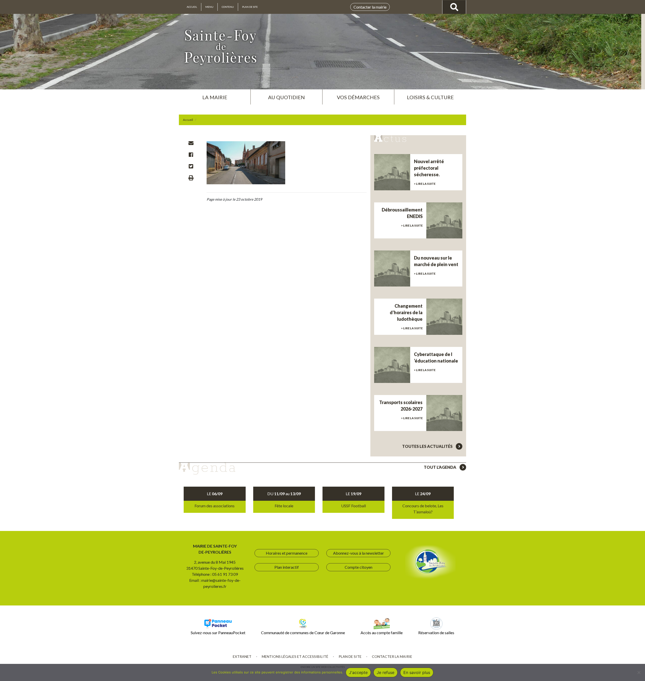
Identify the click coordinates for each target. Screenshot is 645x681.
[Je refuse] (638, 672)
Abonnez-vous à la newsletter (358, 553)
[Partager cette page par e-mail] (191, 143)
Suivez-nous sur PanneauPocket (218, 632)
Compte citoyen (358, 567)
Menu (209, 6)
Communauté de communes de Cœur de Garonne (303, 632)
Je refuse (385, 672)
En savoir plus (416, 672)
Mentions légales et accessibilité (295, 656)
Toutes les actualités (427, 446)
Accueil (192, 6)
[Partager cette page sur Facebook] (191, 154)
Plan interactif (286, 567)
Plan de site (250, 6)
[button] (215, 95)
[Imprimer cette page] (191, 178)
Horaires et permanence (286, 553)
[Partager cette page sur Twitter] (191, 166)
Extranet (242, 656)
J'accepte (358, 672)
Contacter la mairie (369, 7)
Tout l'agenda (440, 467)
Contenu (228, 6)
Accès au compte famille (382, 632)
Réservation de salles (436, 632)
